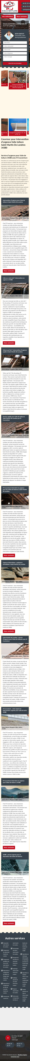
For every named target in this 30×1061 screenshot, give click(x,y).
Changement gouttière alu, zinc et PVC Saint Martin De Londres (6, 963)
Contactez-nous (15, 1056)
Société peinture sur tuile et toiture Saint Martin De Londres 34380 (25, 995)
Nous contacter (22, 16)
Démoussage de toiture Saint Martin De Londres (16, 951)
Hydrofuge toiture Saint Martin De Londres (15, 971)
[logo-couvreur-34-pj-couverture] (9, 7)
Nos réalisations (7, 16)
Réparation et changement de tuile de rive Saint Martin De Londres (6, 988)
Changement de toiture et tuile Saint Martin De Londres (16, 961)
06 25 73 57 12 (19, 1044)
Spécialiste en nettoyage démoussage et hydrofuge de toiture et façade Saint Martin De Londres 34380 (25, 962)
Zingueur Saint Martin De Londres (15, 990)
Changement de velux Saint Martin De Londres (6, 953)
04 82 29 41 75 (9, 1044)
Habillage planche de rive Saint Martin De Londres (15, 981)
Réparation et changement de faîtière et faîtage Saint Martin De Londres (6, 975)
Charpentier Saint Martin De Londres (6, 945)
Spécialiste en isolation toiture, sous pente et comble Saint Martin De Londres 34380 (25, 979)
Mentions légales (22, 1055)
